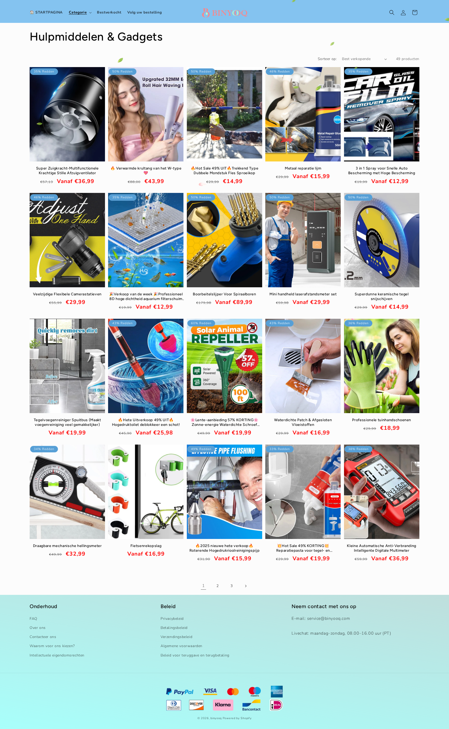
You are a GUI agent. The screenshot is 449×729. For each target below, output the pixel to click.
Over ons (38, 627)
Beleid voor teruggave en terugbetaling (195, 655)
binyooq (216, 718)
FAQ (33, 618)
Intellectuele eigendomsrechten (57, 655)
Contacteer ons (43, 636)
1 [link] (203, 586)
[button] (80, 12)
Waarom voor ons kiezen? (52, 645)
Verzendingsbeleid (176, 636)
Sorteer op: (327, 58)
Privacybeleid (172, 618)
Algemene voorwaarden (181, 645)
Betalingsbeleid (174, 627)
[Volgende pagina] (245, 586)
